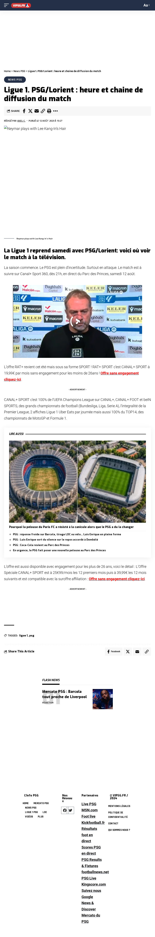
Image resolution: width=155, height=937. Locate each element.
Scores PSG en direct (91, 850)
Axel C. (21, 120)
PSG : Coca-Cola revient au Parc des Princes (41, 545)
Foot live (88, 816)
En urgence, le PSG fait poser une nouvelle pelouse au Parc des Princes (59, 550)
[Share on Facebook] (24, 111)
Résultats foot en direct (89, 835)
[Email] (36, 111)
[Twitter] (70, 810)
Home (7, 71)
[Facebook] (64, 810)
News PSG (19, 71)
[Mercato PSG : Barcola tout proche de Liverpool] (103, 699)
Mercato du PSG (91, 918)
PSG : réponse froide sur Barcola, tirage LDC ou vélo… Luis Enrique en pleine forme (67, 534)
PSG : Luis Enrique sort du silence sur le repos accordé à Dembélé (55, 539)
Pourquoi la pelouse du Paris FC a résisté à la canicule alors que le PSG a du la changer (71, 527)
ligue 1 (23, 635)
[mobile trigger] (7, 5)
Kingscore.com (92, 884)
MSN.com (90, 810)
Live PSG (89, 804)
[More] (55, 111)
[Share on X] (30, 111)
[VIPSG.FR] (21, 5)
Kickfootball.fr (92, 822)
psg (31, 635)
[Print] (49, 111)
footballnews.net (92, 872)
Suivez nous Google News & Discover (91, 899)
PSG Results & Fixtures (92, 863)
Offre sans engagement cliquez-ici (117, 579)
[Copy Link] (43, 111)
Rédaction (47, 702)
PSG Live (89, 878)
